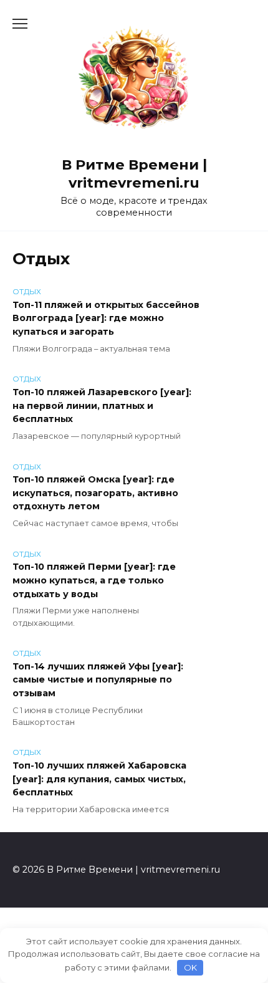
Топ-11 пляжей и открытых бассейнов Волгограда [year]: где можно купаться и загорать (105, 318)
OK (190, 967)
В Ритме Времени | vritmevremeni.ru (134, 173)
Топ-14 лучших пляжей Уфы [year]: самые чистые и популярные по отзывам (97, 680)
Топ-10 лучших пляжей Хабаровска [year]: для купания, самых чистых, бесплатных (99, 779)
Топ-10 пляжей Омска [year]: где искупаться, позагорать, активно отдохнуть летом (95, 493)
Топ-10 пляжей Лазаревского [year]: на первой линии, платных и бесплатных (101, 405)
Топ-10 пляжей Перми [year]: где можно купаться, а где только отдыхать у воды (94, 581)
